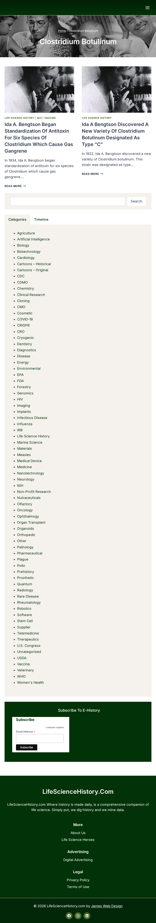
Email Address (25, 731)
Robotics (24, 609)
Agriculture (26, 233)
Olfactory (24, 504)
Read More (15, 186)
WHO (21, 676)
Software (24, 615)
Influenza (24, 424)
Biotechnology (29, 252)
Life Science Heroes (78, 840)
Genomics (25, 393)
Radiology (25, 590)
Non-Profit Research (34, 492)
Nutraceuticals (29, 498)
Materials (24, 448)
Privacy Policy (78, 880)
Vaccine (50, 118)
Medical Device (29, 461)
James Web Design (107, 906)
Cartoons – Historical (34, 264)
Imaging (23, 406)
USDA (21, 658)
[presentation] (39, 89)
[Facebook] (69, 915)
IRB (20, 430)
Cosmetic (25, 313)
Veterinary (25, 670)
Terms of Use (78, 887)
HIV (20, 399)
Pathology (25, 547)
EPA (20, 375)
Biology (23, 245)
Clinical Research (31, 295)
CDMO (22, 282)
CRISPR (23, 325)
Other (21, 541)
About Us (78, 833)
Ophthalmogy (28, 516)
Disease (23, 356)
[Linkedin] (87, 915)
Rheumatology (29, 602)
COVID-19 (25, 319)
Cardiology (26, 258)
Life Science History (19, 118)
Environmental (29, 368)
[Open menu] (147, 7)
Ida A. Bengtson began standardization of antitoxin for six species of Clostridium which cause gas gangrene (39, 137)
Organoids (25, 528)
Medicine (24, 467)
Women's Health (30, 682)
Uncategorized (29, 652)
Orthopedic (26, 535)
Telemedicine (28, 633)
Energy (23, 362)
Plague (22, 559)
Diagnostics (26, 350)
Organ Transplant (31, 522)
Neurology (25, 479)
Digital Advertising (78, 860)
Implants (24, 412)
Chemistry (25, 288)
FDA (20, 381)
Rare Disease (28, 596)
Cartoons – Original (32, 270)
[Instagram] (78, 915)
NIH (39, 118)
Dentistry (24, 344)
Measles (24, 455)
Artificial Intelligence (33, 239)
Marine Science (29, 442)
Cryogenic (25, 338)
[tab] (17, 219)
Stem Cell (25, 621)
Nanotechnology (30, 473)
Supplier (24, 627)
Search (136, 201)
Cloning (23, 301)
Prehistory (25, 572)
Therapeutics (28, 639)
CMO (21, 307)
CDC (21, 276)
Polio (21, 566)
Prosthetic (25, 578)
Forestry (24, 387)
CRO (21, 332)
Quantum (24, 584)
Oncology (25, 510)
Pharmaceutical (29, 553)
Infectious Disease (32, 418)
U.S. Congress (29, 646)
